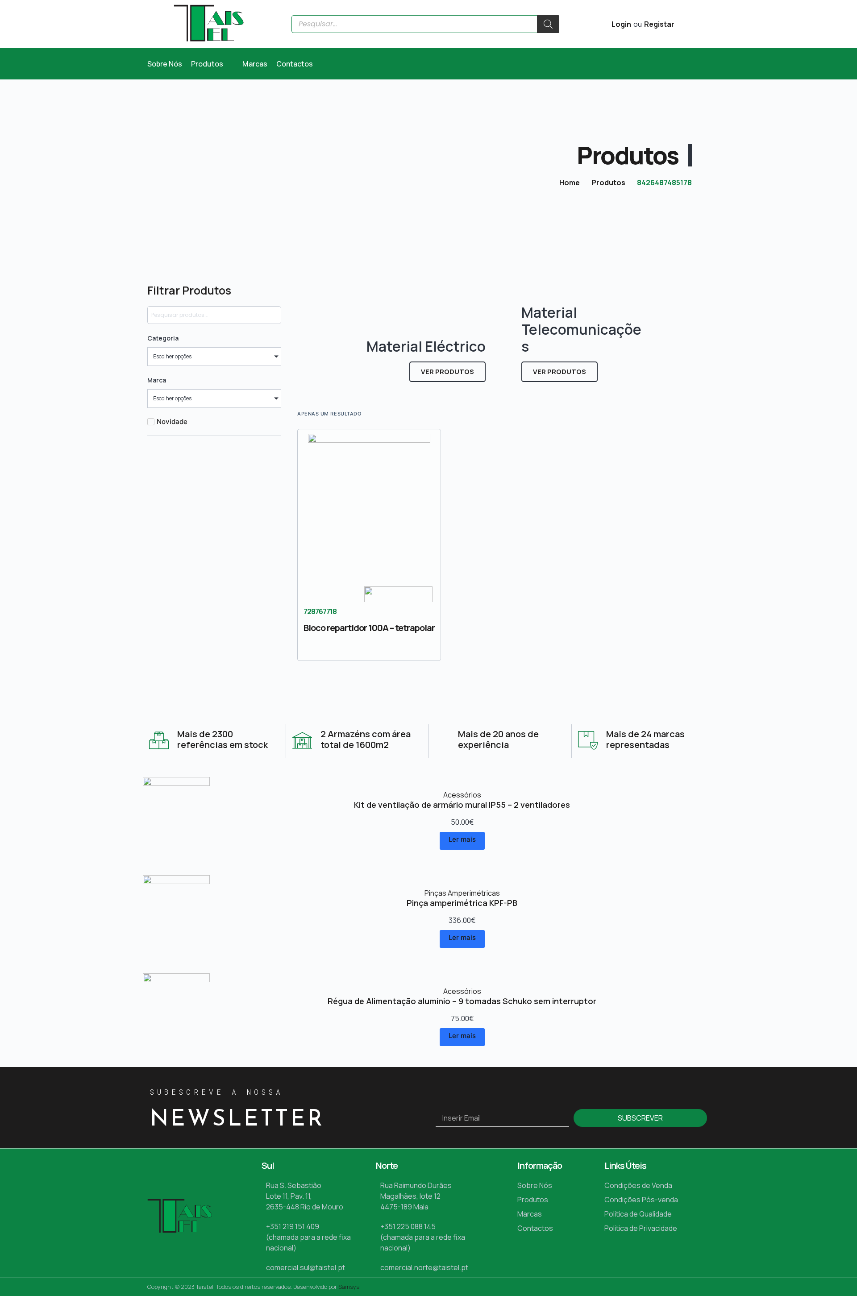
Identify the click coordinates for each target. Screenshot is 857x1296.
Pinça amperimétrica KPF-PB (462, 902)
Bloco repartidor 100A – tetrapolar (369, 628)
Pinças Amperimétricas (462, 893)
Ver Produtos (447, 371)
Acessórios (462, 795)
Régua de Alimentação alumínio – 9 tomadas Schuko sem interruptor (462, 1001)
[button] (212, 63)
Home (569, 182)
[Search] (548, 24)
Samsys (348, 1287)
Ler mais (462, 839)
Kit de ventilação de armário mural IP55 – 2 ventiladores (462, 804)
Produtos (608, 182)
